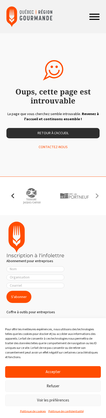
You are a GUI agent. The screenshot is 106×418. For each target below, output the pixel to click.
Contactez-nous (53, 147)
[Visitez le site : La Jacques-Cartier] (32, 196)
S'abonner (19, 297)
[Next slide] (97, 196)
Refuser (53, 386)
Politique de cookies (33, 411)
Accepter (53, 372)
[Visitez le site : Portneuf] (74, 196)
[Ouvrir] (94, 17)
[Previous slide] (12, 196)
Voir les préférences (53, 400)
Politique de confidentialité (66, 411)
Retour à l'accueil (53, 133)
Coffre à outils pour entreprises (30, 312)
